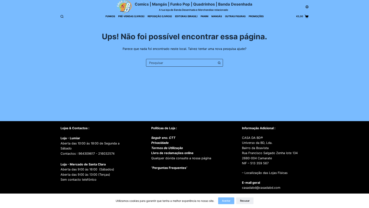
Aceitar (226, 200)
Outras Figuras (235, 16)
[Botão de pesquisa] (219, 62)
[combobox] (180, 63)
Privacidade (160, 143)
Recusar (245, 200)
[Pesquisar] (62, 16)
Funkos (110, 16)
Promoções (256, 16)
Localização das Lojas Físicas (266, 173)
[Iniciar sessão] (307, 6)
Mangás (216, 16)
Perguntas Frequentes (169, 168)
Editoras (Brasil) (186, 16)
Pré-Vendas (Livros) (131, 16)
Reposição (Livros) (160, 16)
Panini (204, 16)
